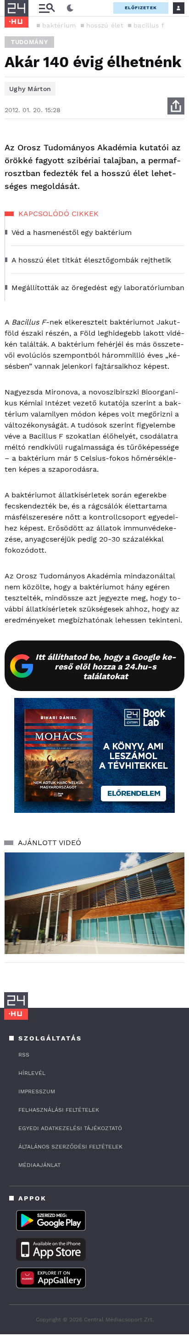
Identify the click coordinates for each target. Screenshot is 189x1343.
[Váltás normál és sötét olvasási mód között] (70, 8)
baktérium (59, 25)
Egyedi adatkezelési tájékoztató (70, 1128)
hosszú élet (104, 25)
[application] (94, 903)
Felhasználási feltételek (58, 1110)
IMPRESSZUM (36, 1091)
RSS (23, 1055)
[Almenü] (46, 8)
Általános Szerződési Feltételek (70, 1146)
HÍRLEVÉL (31, 1073)
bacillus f (148, 25)
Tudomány (29, 42)
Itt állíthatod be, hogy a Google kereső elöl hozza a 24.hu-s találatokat (105, 666)
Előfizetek (141, 7)
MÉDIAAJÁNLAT (39, 1165)
